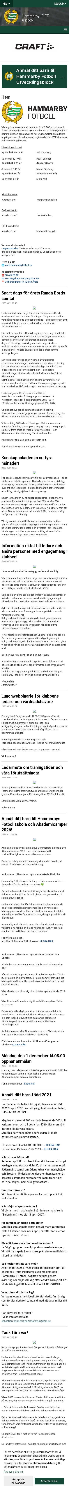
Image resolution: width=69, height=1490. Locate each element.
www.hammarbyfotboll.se (18, 265)
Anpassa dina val (13, 1471)
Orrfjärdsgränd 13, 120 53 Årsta (21, 281)
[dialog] (34, 1467)
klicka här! (29, 1083)
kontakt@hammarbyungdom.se (22, 278)
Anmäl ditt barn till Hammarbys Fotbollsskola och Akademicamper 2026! (34, 824)
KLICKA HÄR (53, 1145)
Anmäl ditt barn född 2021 (26, 1094)
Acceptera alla (49, 1481)
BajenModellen (10, 248)
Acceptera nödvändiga (18, 1481)
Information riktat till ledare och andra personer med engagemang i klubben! (34, 551)
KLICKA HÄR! (47, 941)
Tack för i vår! (14, 1332)
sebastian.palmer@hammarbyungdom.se (26, 1321)
